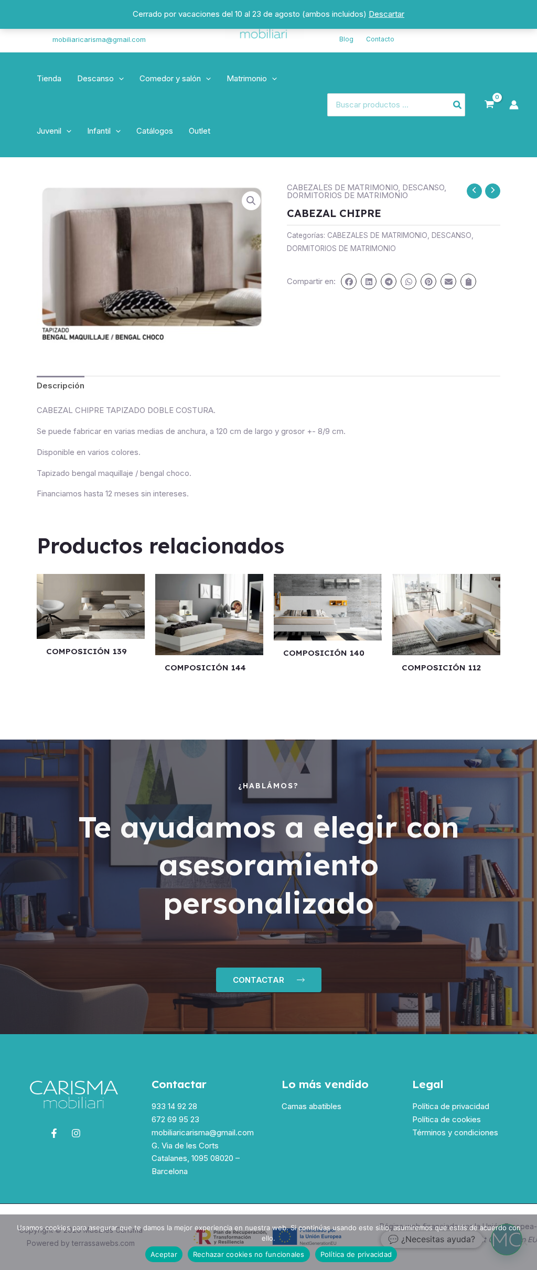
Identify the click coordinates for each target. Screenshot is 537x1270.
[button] (119, 78)
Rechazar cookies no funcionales (249, 1254)
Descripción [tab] (60, 385)
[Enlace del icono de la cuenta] (514, 105)
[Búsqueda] (458, 105)
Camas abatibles (311, 1106)
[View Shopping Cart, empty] (489, 104)
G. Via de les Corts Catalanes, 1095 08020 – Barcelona (196, 1159)
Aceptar (164, 1254)
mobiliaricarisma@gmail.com (99, 39)
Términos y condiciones (455, 1132)
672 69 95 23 (175, 1119)
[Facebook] (54, 1133)
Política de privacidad (450, 1106)
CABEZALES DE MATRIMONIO (342, 187)
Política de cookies (446, 1119)
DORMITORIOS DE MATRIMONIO (347, 195)
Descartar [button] (386, 14)
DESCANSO (423, 187)
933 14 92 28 (174, 1106)
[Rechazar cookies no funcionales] (524, 1242)
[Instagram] (27, 33)
